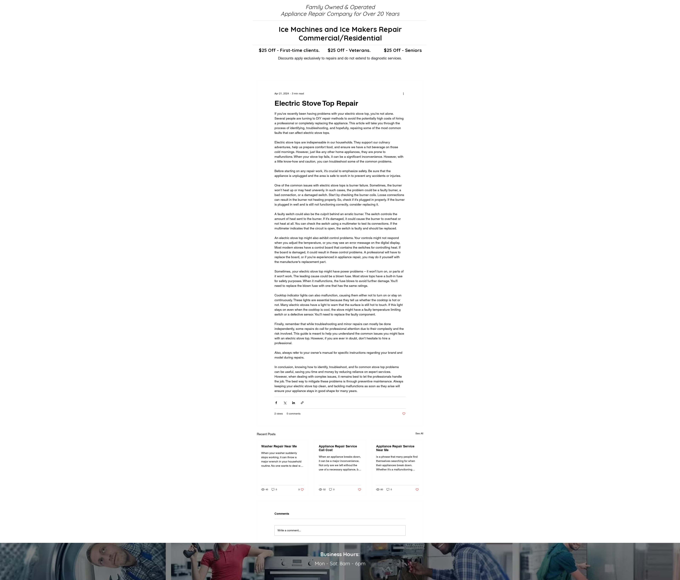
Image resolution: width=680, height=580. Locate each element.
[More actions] (403, 93)
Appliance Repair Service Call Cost (338, 448)
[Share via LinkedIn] (293, 402)
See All (419, 433)
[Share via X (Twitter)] (285, 402)
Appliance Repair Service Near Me (395, 448)
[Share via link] (302, 402)
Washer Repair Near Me (279, 446)
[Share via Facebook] (276, 402)
